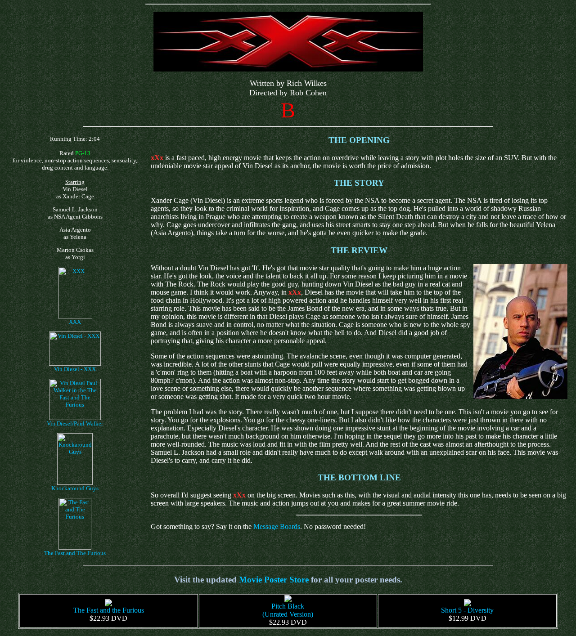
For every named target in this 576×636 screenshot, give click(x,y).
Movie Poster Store (274, 579)
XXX (75, 321)
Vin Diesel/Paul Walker (75, 423)
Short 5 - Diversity (467, 610)
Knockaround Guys (75, 488)
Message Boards (276, 526)
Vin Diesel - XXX (75, 369)
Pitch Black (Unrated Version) (287, 610)
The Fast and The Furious (75, 553)
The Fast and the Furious (108, 610)
